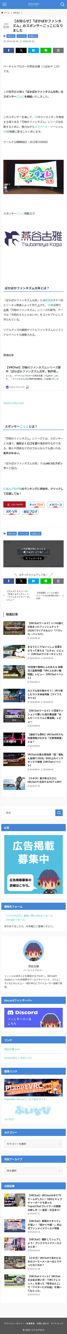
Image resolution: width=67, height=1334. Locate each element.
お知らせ (33, 35)
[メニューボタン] (4, 4)
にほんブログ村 (12, 489)
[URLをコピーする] (58, 50)
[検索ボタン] (62, 4)
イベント (21, 35)
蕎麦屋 (49, 300)
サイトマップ (57, 1323)
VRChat (11, 35)
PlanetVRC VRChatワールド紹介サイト (25, 1099)
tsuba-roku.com (13, 403)
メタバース (41, 127)
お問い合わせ (43, 1323)
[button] (8, 50)
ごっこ (20, 96)
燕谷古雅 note (12, 1049)
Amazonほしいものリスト (18, 1058)
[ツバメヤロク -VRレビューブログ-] (33, 4)
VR (36, 117)
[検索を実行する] (59, 812)
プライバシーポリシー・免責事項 (19, 1323)
